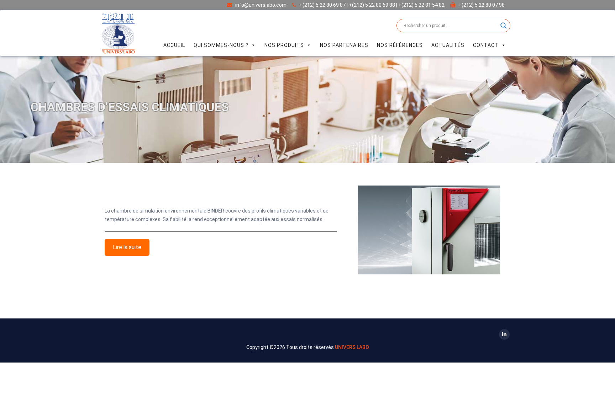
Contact (486, 45)
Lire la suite (127, 247)
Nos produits (284, 45)
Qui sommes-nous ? (221, 45)
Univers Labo (352, 347)
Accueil (174, 45)
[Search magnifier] (504, 26)
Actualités (447, 45)
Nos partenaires (344, 45)
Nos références (400, 45)
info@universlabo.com (261, 5)
